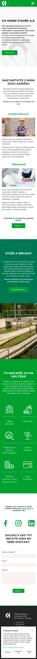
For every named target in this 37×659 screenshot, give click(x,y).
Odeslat (18, 591)
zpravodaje (27, 509)
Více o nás (9, 53)
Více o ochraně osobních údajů (13, 647)
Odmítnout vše (18, 652)
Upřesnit (7, 652)
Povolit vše (29, 652)
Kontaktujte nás (18, 289)
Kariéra (18, 225)
